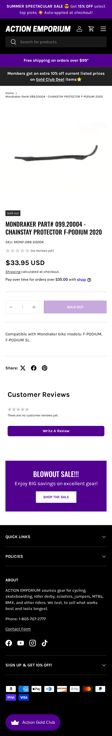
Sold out (75, 307)
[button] (29, 251)
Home (9, 93)
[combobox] (56, 41)
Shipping (12, 272)
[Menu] (103, 29)
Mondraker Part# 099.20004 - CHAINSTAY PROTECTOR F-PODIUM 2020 (54, 96)
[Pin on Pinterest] (44, 368)
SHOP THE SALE (56, 497)
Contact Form (18, 628)
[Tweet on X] (22, 368)
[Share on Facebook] (33, 368)
